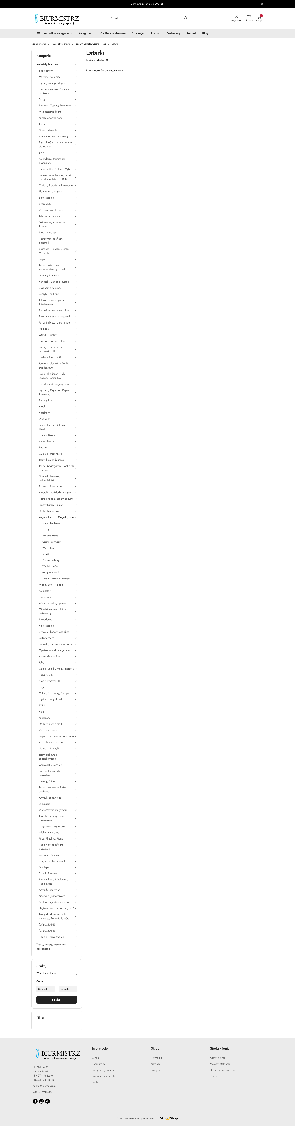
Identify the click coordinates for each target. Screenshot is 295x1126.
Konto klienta (217, 1058)
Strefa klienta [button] (219, 1048)
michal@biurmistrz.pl (44, 1086)
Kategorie (156, 1070)
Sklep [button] (155, 1048)
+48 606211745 (42, 1092)
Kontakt (96, 1082)
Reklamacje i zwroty (103, 1076)
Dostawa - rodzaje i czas (224, 1070)
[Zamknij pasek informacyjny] (262, 3)
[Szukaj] (75, 973)
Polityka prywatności (104, 1070)
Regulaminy (98, 1064)
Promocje (156, 1058)
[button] (86, 33)
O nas (95, 1058)
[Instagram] (41, 1101)
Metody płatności (220, 1064)
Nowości (156, 1064)
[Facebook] (35, 1101)
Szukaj (57, 1000)
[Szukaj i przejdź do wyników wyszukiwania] (185, 18)
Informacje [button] (100, 1048)
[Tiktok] (47, 1101)
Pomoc (214, 1076)
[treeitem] (56, 64)
